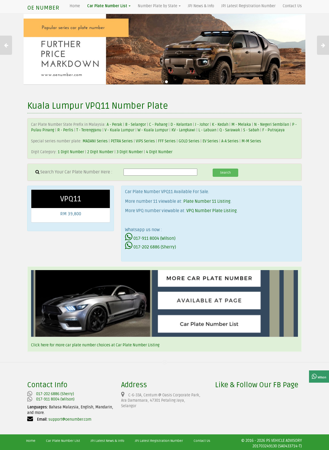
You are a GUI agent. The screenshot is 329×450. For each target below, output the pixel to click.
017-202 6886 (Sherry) (154, 247)
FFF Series (167, 141)
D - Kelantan (182, 124)
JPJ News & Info (201, 6)
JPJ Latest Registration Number (248, 6)
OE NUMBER (43, 7)
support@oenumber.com (69, 419)
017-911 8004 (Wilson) (154, 238)
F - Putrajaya (273, 130)
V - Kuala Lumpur (120, 130)
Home (75, 6)
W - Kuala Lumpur (153, 130)
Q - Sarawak (230, 130)
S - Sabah (251, 130)
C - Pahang (158, 124)
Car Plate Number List (63, 441)
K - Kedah (220, 124)
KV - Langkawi (183, 130)
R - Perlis (65, 130)
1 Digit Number (71, 152)
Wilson (321, 377)
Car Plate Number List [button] (107, 6)
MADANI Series (95, 141)
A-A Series (229, 141)
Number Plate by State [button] (158, 6)
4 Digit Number (159, 152)
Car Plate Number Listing (137, 345)
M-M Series (251, 141)
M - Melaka (241, 124)
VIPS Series (145, 141)
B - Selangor (135, 124)
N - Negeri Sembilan (272, 124)
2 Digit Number (100, 152)
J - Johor (202, 124)
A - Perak (114, 124)
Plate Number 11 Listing (206, 201)
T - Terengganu (89, 130)
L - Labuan (207, 130)
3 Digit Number (130, 152)
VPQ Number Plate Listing (211, 210)
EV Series (210, 141)
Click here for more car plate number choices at (73, 345)
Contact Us (292, 6)
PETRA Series (122, 141)
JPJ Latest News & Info (107, 441)
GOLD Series (189, 141)
